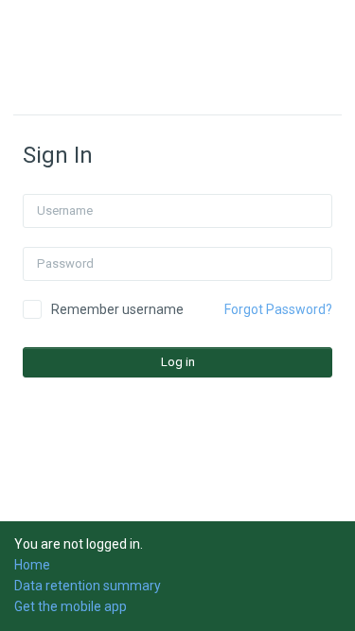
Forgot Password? (278, 309)
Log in (178, 362)
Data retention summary (87, 585)
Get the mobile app (70, 606)
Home (32, 564)
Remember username (117, 309)
